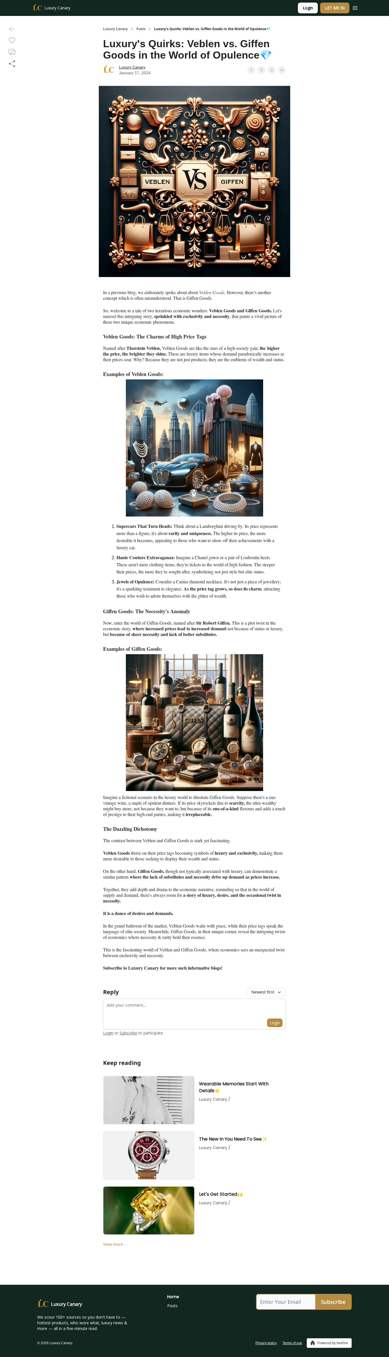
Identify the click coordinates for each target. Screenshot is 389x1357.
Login (308, 8)
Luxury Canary (115, 29)
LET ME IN (335, 8)
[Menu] (355, 7)
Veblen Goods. (212, 292)
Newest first (262, 992)
